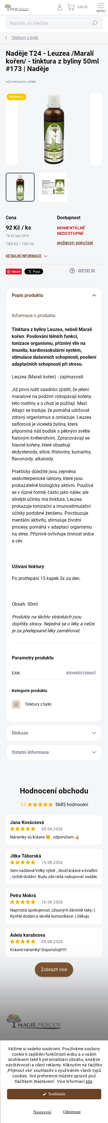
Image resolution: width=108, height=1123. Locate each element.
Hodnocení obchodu (54, 791)
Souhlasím (56, 1094)
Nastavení (42, 1112)
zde (89, 1081)
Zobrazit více (54, 969)
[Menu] (101, 7)
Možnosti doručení (75, 243)
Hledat (95, 23)
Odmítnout (72, 1112)
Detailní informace (23, 256)
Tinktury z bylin (38, 704)
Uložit (16, 271)
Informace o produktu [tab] (34, 315)
